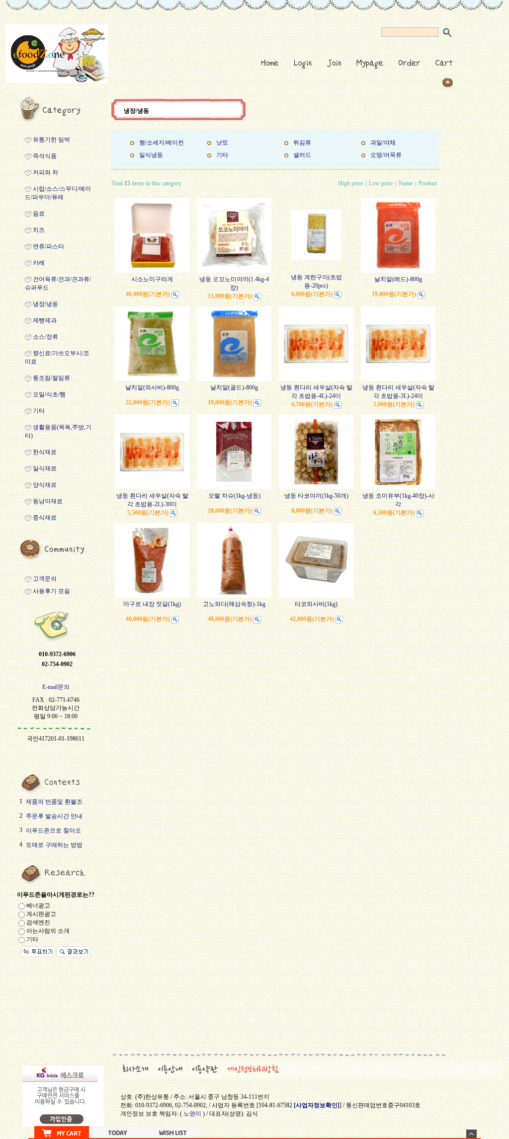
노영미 (192, 1113)
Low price (381, 183)
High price (350, 183)
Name (406, 183)
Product (428, 183)
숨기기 (471, 1134)
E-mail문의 (56, 686)
